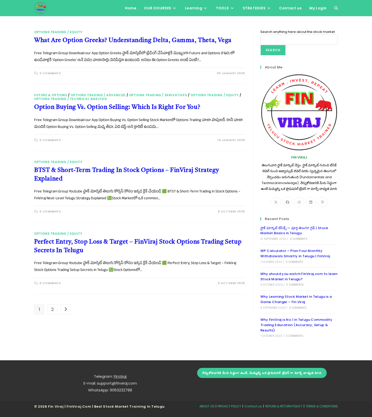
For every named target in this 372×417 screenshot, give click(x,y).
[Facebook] (287, 202)
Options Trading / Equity (58, 32)
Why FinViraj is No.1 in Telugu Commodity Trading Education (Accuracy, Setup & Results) (296, 325)
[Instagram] (299, 202)
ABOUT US (206, 406)
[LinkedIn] (311, 202)
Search (273, 50)
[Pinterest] (322, 202)
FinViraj (120, 376)
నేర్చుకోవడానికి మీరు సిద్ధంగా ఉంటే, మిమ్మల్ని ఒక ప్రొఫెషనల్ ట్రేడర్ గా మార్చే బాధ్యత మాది (261, 373)
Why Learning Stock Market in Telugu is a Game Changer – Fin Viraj (296, 299)
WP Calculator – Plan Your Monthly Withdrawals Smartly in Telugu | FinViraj (295, 253)
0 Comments (50, 73)
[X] (276, 202)
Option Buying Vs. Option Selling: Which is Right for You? (117, 107)
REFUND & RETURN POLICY (283, 406)
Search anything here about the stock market (297, 31)
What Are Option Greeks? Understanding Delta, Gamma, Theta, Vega (133, 40)
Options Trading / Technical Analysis (70, 99)
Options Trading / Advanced (98, 95)
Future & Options (50, 95)
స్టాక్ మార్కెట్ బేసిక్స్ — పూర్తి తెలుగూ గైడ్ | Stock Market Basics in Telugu (294, 231)
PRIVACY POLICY (229, 406)
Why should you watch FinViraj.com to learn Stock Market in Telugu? (299, 276)
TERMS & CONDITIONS (322, 406)
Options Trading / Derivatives (158, 95)
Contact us (253, 406)
